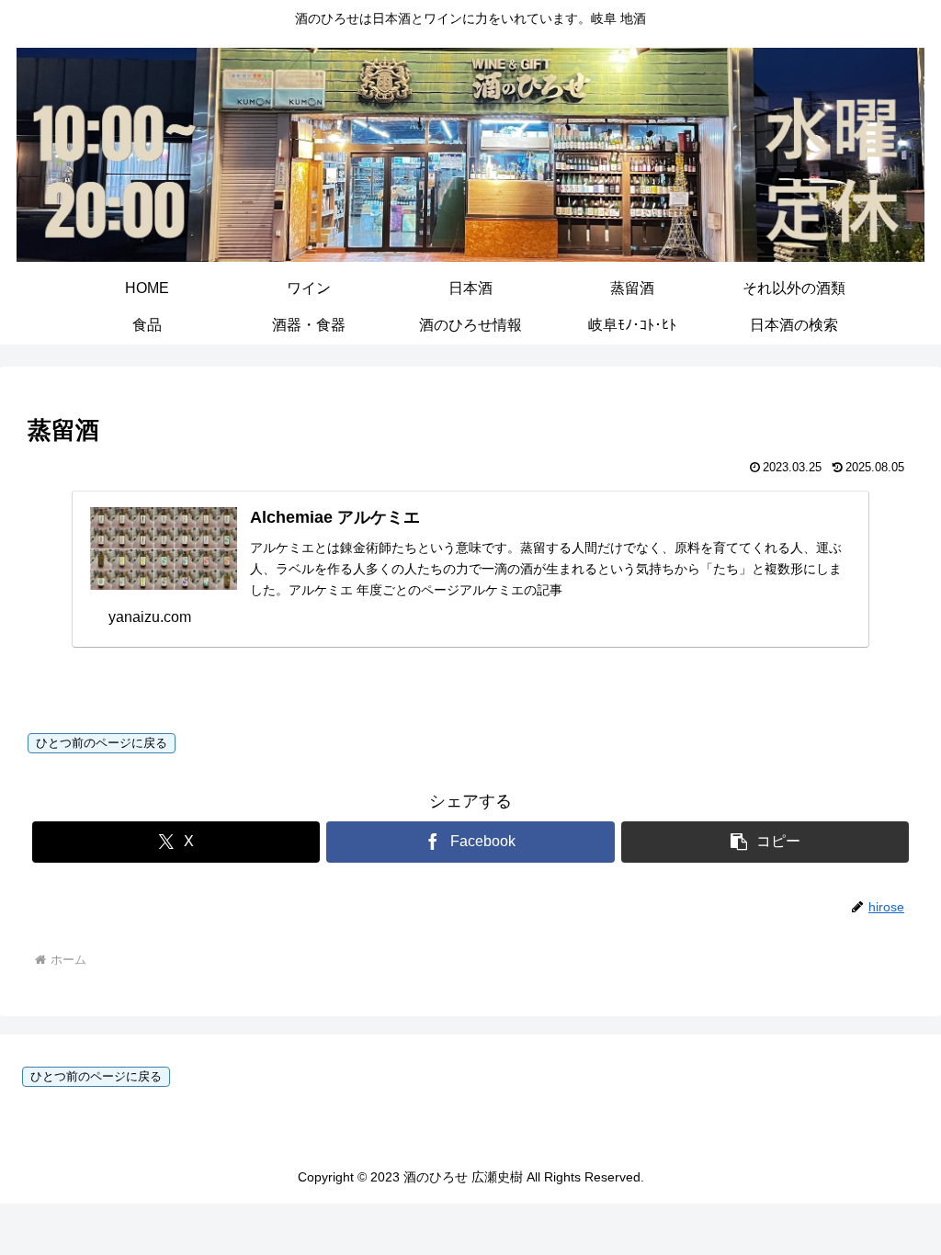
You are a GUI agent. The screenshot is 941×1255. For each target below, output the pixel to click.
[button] (765, 842)
